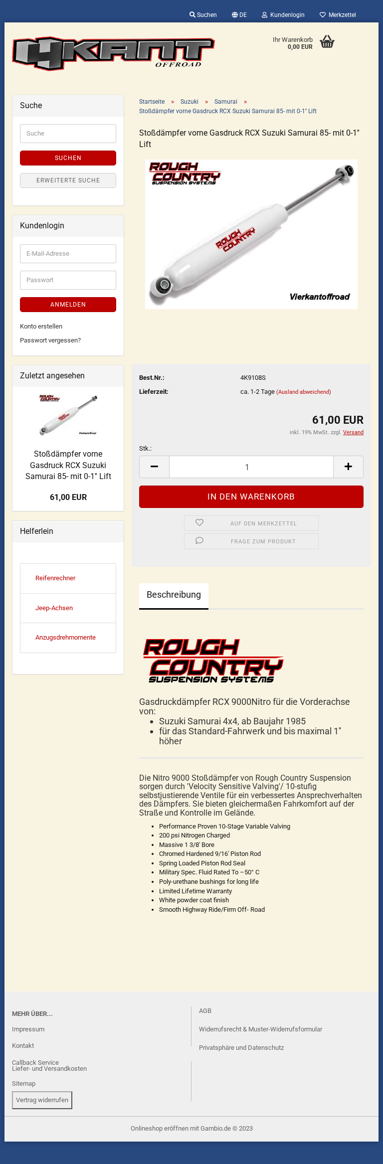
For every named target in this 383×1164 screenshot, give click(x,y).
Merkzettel (341, 14)
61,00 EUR (68, 497)
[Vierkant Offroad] (113, 53)
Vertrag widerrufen (42, 1100)
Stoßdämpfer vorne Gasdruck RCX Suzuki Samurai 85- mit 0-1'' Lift (68, 465)
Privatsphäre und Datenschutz (241, 1047)
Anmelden (68, 304)
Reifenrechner (55, 578)
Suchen (206, 14)
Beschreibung (174, 594)
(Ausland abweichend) (303, 392)
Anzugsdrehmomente (65, 637)
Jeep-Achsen (54, 608)
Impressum (28, 1029)
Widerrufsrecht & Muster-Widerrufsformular (260, 1029)
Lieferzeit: (154, 391)
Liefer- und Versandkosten (49, 1068)
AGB (205, 1010)
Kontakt (23, 1045)
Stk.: (145, 448)
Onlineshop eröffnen (160, 1128)
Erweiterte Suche (68, 180)
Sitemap (23, 1083)
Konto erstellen (41, 326)
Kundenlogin (286, 14)
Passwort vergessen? (50, 340)
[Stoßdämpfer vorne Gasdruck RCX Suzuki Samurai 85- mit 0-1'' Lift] (251, 233)
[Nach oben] (27, 1149)
